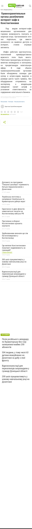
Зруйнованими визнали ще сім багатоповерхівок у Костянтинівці (15, 235)
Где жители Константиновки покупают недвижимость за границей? (14, 247)
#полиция (10, 101)
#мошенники (4, 101)
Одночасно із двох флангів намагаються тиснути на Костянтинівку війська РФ (13, 211)
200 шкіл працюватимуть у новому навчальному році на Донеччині (14, 261)
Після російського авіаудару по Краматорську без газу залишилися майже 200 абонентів (15, 343)
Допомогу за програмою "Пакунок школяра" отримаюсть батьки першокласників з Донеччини (15, 185)
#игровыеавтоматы (19, 101)
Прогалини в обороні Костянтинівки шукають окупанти (12, 223)
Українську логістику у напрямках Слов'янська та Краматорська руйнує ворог (13, 199)
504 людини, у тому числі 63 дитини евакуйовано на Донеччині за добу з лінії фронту (15, 356)
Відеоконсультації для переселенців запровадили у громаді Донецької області (14, 274)
